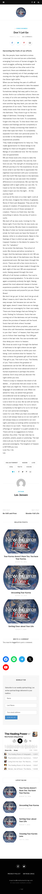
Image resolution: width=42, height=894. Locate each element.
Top (21, 889)
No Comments (27, 36)
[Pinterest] (24, 42)
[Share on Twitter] (18, 42)
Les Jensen (21, 494)
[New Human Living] (21, 12)
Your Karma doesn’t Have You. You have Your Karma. (21, 557)
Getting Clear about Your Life (21, 626)
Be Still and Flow (10, 513)
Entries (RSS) (28, 874)
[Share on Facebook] (12, 42)
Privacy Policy (14, 874)
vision (29, 467)
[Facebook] (18, 866)
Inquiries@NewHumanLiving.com (21, 880)
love (33, 462)
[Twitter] (24, 866)
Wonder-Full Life (32, 513)
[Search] (38, 2)
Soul (11, 467)
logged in (15, 642)
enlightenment (12, 462)
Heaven (24, 462)
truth (19, 467)
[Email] (30, 42)
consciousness (22, 28)
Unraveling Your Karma (21, 593)
